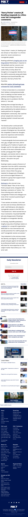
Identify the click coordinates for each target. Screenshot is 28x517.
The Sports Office (4, 432)
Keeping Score (16, 414)
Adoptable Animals (17, 418)
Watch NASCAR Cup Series (5, 485)
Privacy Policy (15, 277)
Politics (2, 417)
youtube (16, 503)
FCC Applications (4, 459)
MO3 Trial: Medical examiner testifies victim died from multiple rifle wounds (10, 294)
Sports (3, 464)
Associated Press (14, 22)
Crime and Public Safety (4, 419)
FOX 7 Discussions (17, 437)
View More (23, 284)
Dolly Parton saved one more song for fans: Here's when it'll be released (10, 298)
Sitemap (2, 422)
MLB (2, 468)
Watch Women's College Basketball (5, 492)
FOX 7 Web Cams (16, 454)
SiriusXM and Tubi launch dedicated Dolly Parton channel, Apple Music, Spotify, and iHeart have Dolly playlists (9, 287)
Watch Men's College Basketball (5, 489)
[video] (23, 364)
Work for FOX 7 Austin (5, 452)
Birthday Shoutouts (17, 412)
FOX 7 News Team (5, 451)
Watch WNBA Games (5, 494)
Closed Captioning (5, 455)
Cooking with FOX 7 (17, 415)
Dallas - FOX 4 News (17, 465)
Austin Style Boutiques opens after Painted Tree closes (10, 380)
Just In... (3, 284)
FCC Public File (4, 457)
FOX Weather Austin (5, 434)
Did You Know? (16, 457)
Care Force (15, 434)
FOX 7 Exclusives (17, 426)
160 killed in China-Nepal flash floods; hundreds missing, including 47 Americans (10, 304)
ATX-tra (14, 439)
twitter (11, 503)
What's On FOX (4, 446)
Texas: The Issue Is (17, 432)
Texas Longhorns (4, 465)
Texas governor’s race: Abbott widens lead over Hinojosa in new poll (16, 326)
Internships (3, 454)
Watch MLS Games (5, 495)
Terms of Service (15, 278)
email (19, 503)
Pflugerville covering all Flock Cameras (9, 374)
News (2, 410)
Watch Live (22, 2)
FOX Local (4, 426)
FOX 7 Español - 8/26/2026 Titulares (8, 362)
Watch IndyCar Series (5, 487)
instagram (14, 503)
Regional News (17, 464)
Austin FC (3, 467)
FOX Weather (16, 456)
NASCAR (3, 470)
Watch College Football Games (6, 481)
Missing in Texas (16, 435)
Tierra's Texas (4, 429)
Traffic (2, 414)
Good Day (16, 410)
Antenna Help (4, 460)
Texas (2, 415)
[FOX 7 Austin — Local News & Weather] (5, 2)
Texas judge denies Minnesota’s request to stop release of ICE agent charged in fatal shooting (10, 310)
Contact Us (3, 448)
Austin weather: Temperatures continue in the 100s (10, 369)
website (4, 226)
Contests (15, 420)
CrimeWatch (15, 428)
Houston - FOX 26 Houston (17, 468)
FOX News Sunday (5, 421)
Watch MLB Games (5, 483)
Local (2, 412)
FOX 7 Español (4, 431)
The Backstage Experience (4, 441)
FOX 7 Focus (15, 431)
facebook (9, 503)
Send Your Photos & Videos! (17, 452)
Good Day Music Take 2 (5, 438)
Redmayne (4, 183)
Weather (15, 444)
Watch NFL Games (5, 478)
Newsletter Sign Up (5, 449)
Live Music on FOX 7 (17, 417)
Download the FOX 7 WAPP (17, 450)
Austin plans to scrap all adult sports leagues (10, 385)
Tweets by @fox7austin (5, 405)
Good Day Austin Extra (6, 435)
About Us (3, 444)
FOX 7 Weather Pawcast (16, 447)
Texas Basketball (4, 472)
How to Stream (4, 428)
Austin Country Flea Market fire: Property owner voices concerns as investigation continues (17, 320)
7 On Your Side (16, 429)
